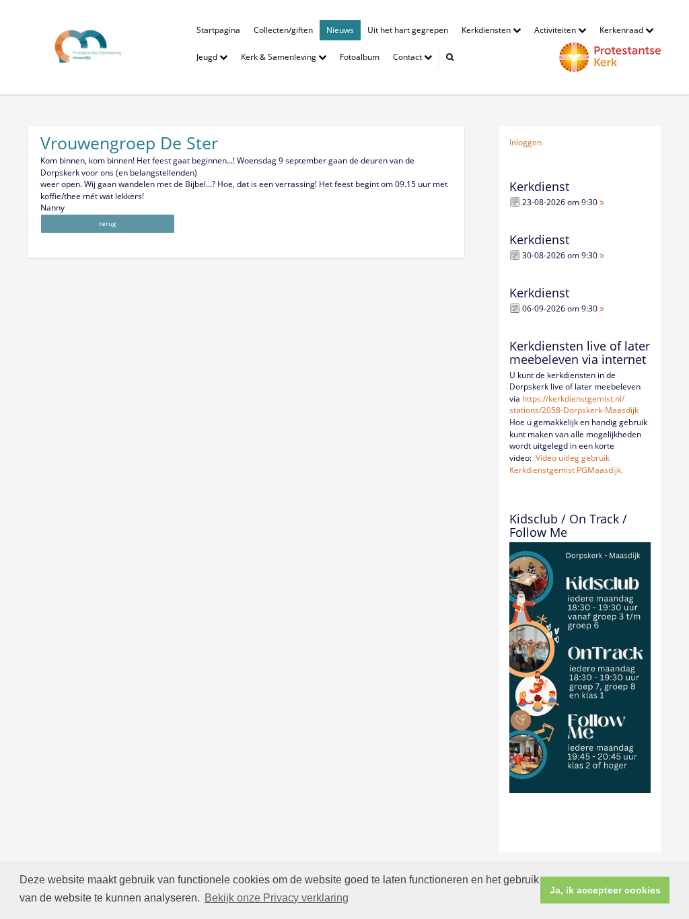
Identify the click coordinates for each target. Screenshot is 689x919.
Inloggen (525, 142)
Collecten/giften (283, 30)
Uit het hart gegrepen (407, 30)
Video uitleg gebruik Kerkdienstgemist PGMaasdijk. (566, 464)
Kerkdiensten (487, 30)
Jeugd (207, 57)
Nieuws (340, 30)
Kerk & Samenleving (279, 57)
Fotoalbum (359, 57)
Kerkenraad (622, 30)
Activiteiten (556, 30)
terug (107, 223)
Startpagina (218, 30)
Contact (408, 57)
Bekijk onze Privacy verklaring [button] (277, 898)
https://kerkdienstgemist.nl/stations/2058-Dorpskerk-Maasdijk (574, 404)
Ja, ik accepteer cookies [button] (605, 890)
